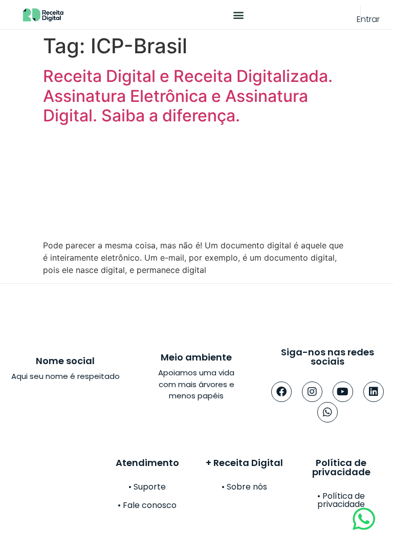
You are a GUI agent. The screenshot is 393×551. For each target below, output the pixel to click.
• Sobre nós (244, 487)
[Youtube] (343, 392)
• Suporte (147, 487)
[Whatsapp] (327, 412)
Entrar (368, 19)
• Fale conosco (147, 505)
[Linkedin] (373, 392)
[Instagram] (312, 392)
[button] (238, 14)
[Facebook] (281, 392)
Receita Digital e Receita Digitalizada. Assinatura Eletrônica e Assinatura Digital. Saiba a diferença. (188, 95)
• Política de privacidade (341, 500)
